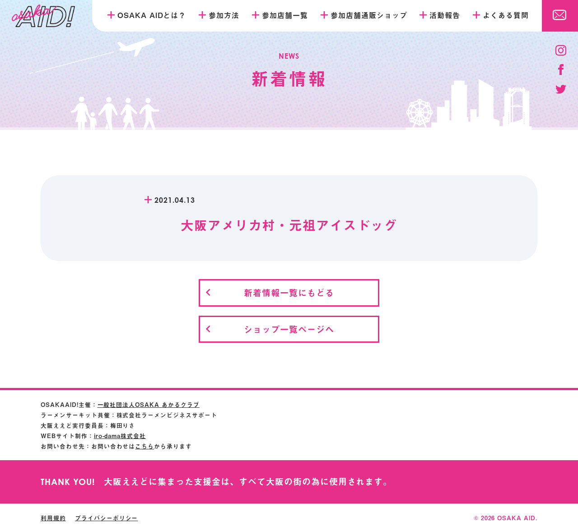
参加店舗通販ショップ (369, 14)
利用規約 (53, 517)
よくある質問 (506, 14)
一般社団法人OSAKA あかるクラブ (149, 404)
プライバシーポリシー (106, 517)
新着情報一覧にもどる (289, 292)
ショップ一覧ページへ (289, 329)
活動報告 (444, 14)
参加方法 (224, 14)
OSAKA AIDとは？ (151, 14)
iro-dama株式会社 (120, 435)
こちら (144, 446)
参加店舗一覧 (285, 14)
